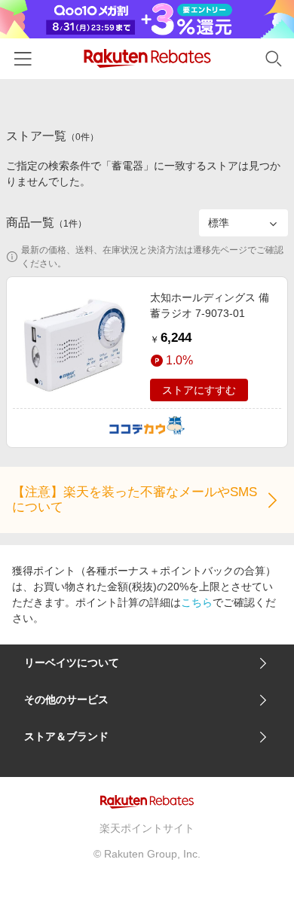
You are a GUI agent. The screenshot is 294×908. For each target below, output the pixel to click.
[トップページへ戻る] (147, 58)
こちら (197, 602)
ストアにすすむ (199, 390)
